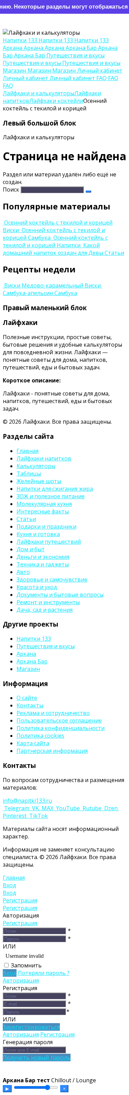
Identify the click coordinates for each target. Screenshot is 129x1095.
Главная (28, 451)
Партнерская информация (52, 751)
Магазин (28, 669)
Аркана (26, 654)
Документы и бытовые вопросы (60, 594)
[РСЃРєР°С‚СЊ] (88, 192)
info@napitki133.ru (27, 800)
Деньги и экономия (43, 557)
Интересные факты (43, 511)
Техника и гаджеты (43, 564)
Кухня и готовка (38, 534)
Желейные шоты (39, 481)
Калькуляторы (36, 466)
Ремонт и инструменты (48, 602)
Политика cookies (40, 735)
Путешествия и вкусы (46, 646)
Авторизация (21, 980)
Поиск (11, 189)
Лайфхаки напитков (44, 458)
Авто (23, 572)
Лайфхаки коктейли (56, 101)
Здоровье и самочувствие (52, 579)
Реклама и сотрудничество (53, 713)
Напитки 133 (34, 638)
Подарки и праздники (46, 526)
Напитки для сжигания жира (55, 488)
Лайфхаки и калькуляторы (38, 93)
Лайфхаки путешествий (49, 541)
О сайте (27, 698)
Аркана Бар (32, 661)
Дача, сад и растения (45, 610)
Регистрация (20, 923)
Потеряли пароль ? (43, 973)
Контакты (30, 705)
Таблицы (29, 473)
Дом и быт (31, 549)
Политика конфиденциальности (61, 728)
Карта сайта (33, 743)
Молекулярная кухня (44, 504)
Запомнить (26, 965)
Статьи (26, 519)
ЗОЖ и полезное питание (51, 496)
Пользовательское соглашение (59, 720)
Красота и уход (37, 587)
